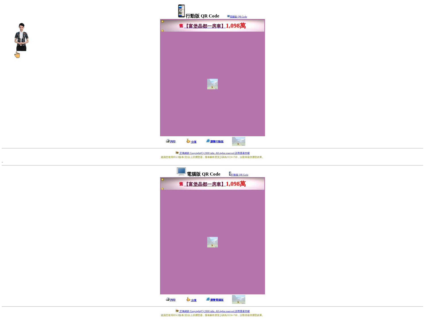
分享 (194, 142)
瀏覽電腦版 (217, 299)
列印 (173, 141)
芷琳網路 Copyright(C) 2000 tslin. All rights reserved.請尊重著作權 (214, 153)
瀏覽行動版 (217, 141)
